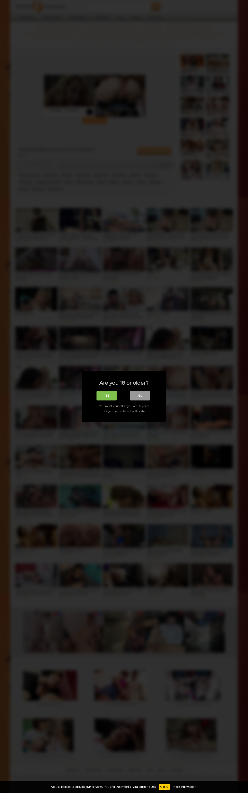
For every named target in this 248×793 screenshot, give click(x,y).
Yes (106, 395)
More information (184, 786)
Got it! (164, 786)
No (140, 395)
